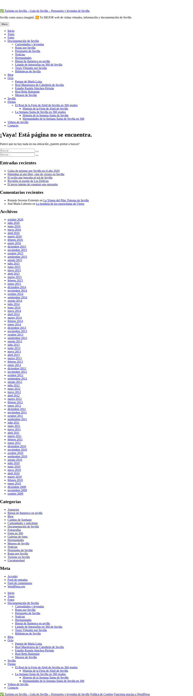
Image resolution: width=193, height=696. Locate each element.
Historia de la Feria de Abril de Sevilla (45, 108)
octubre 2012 (15, 375)
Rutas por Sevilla (25, 47)
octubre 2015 (15, 253)
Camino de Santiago (20, 519)
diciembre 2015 (17, 246)
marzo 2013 (15, 358)
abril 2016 (14, 233)
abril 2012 (14, 395)
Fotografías (14, 529)
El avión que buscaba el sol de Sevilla (30, 177)
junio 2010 (14, 466)
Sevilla (12, 98)
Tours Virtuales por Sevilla (31, 68)
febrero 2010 (15, 480)
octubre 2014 (15, 294)
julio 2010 (14, 463)
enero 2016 (14, 243)
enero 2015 (14, 283)
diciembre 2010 (17, 446)
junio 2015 (14, 266)
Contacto (13, 125)
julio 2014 (14, 304)
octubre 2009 (15, 493)
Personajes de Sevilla (27, 51)
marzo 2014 (15, 317)
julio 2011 (13, 422)
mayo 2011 (14, 429)
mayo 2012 (14, 392)
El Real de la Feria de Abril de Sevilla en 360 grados (46, 105)
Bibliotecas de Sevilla (28, 71)
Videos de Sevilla (18, 122)
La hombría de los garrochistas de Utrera (60, 203)
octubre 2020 (15, 219)
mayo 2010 (14, 470)
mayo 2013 (14, 351)
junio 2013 (14, 348)
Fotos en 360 (15, 533)
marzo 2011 (14, 436)
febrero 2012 (15, 402)
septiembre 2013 (17, 338)
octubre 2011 (15, 415)
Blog (10, 74)
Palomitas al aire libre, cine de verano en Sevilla (36, 174)
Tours (11, 34)
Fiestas (12, 101)
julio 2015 (14, 263)
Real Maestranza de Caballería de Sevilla (39, 84)
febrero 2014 (15, 321)
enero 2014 (14, 324)
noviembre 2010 (17, 449)
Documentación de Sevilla (23, 40)
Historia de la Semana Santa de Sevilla (45, 115)
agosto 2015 (15, 260)
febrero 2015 (15, 280)
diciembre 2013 (17, 327)
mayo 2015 (14, 270)
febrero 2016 (15, 239)
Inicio (11, 30)
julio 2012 (14, 385)
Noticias (20, 54)
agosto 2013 (15, 341)
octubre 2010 (15, 453)
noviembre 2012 (17, 371)
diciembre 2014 (17, 287)
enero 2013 (14, 365)
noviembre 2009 (17, 490)
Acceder (13, 576)
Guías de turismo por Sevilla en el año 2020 (34, 170)
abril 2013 (14, 354)
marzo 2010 (15, 476)
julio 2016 (14, 222)
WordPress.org (16, 586)
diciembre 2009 (17, 486)
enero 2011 (14, 442)
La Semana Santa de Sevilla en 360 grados (40, 112)
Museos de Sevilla (26, 95)
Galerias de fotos (18, 536)
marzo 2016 (15, 236)
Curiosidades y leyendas (29, 44)
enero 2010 (14, 483)
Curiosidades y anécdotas (23, 523)
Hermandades (23, 57)
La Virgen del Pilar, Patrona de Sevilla (66, 200)
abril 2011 (13, 432)
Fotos (11, 37)
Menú (5, 24)
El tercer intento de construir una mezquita (33, 184)
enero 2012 (14, 405)
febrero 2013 (15, 361)
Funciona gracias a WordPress (132, 694)
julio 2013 (14, 344)
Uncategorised (16, 560)
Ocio (10, 78)
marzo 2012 (15, 398)
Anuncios (13, 509)
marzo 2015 (15, 277)
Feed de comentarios (20, 583)
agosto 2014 (15, 300)
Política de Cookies (101, 694)
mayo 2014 (14, 310)
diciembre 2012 (17, 368)
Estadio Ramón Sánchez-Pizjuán (34, 88)
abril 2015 (14, 273)
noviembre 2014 (17, 290)
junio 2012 (14, 388)
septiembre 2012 (17, 378)
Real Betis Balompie (27, 91)
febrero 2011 (15, 439)
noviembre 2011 (17, 412)
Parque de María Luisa (28, 81)
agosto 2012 (15, 382)
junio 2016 (14, 226)
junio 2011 (14, 426)
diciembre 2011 (17, 409)
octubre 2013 (15, 334)
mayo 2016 (14, 229)
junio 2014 (14, 307)
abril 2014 (14, 314)
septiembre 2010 (17, 456)
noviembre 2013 (17, 331)
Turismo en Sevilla (19, 557)
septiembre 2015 (17, 256)
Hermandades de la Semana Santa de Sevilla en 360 (53, 118)
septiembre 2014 (17, 297)
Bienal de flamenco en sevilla (32, 61)
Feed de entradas (18, 579)
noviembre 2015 (17, 250)
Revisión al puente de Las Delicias (28, 181)
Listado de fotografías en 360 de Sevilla (38, 64)
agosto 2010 (15, 459)
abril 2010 (14, 473)
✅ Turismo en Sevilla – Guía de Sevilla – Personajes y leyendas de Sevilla (45, 10)
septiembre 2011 (17, 419)
